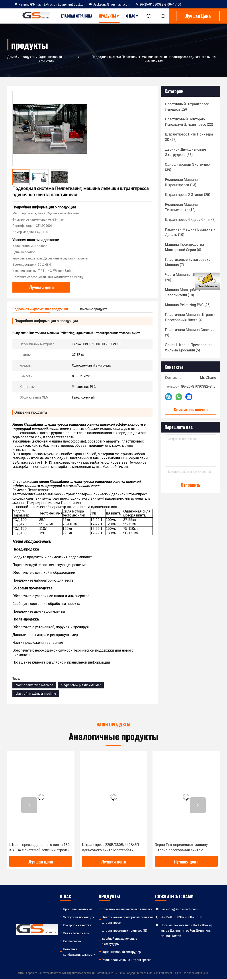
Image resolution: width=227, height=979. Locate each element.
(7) (190, 219)
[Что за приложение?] (178, 396)
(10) (190, 232)
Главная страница (76, 16)
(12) (181, 207)
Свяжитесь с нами (76, 933)
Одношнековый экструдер (50, 58)
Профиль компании (77, 909)
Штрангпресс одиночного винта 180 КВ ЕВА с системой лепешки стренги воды (39, 848)
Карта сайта (72, 941)
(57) (189, 137)
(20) (190, 277)
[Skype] (168, 397)
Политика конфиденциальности (79, 951)
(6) (184, 247)
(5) (188, 347)
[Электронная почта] (189, 397)
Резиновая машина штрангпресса (126, 960)
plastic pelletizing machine (34, 685)
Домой (12, 57)
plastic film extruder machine (36, 693)
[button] (29, 805)
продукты (107, 16)
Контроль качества (77, 925)
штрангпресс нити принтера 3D (124, 930)
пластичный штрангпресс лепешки (127, 909)
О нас (130, 16)
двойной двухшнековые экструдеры (119, 941)
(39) (187, 167)
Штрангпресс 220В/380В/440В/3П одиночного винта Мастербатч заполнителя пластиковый (110, 848)
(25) (187, 195)
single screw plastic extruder (81, 685)
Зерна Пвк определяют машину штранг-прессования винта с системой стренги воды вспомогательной (181, 848)
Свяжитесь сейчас (190, 409)
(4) (190, 317)
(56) (185, 152)
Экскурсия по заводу (78, 917)
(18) (182, 292)
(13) (181, 182)
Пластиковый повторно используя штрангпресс (127, 919)
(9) (190, 332)
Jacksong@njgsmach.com (111, 4)
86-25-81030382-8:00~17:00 (160, 4)
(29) (187, 107)
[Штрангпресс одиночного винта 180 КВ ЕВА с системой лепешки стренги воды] (40, 797)
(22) (189, 122)
